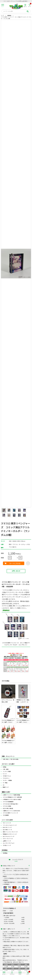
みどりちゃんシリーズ (8, 836)
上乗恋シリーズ (7, 841)
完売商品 (5, 853)
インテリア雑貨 (7, 771)
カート (29, 5)
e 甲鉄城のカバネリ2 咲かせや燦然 (12, 799)
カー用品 (5, 783)
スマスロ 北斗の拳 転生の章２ (10, 804)
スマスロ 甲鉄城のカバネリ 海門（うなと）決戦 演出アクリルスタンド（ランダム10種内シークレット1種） (23, 721)
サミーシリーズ (7, 823)
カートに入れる (15, 563)
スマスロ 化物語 (7, 806)
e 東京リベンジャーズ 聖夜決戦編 (11, 795)
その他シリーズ (7, 845)
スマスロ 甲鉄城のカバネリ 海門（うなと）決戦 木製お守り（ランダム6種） (8, 741)
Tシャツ (5, 774)
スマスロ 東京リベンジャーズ (10, 813)
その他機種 (6, 815)
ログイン (25, 6)
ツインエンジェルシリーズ (10, 825)
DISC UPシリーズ (7, 827)
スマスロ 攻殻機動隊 (8, 801)
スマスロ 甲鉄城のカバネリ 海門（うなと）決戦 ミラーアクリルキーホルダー (8, 721)
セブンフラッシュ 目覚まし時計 (8, 701)
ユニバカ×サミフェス (8, 843)
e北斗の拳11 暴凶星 (8, 808)
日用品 (4, 767)
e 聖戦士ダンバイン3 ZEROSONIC (11, 811)
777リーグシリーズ (8, 838)
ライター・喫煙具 (7, 780)
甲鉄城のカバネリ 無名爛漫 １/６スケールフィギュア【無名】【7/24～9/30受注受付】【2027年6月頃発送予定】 (23, 701)
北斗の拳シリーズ (7, 829)
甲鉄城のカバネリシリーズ (10, 834)
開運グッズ (6, 787)
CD (3, 785)
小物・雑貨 (6, 769)
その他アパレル (7, 776)
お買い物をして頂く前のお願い (11, 759)
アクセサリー (6, 778)
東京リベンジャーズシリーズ (10, 832)
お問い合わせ (16, 571)
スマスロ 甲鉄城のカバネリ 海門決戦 (12, 797)
